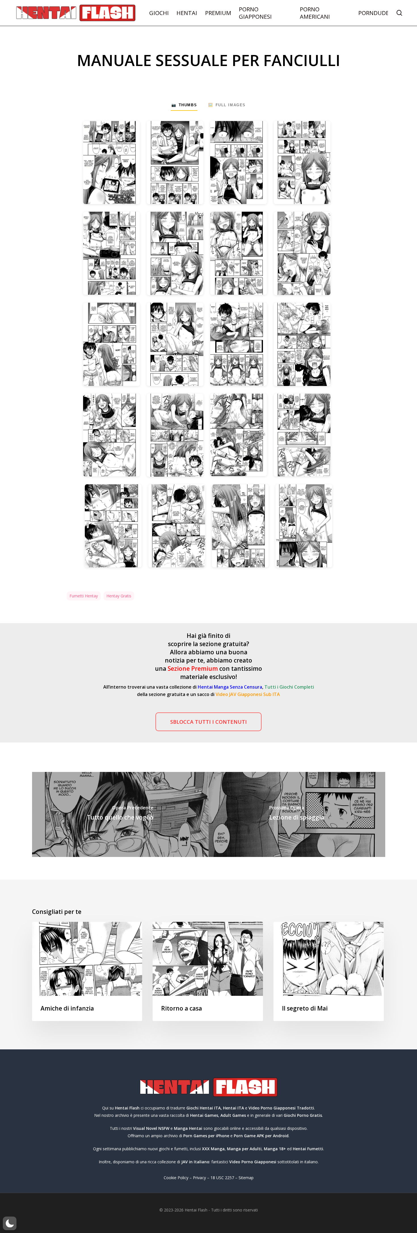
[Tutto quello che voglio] (120, 814)
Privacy (199, 1177)
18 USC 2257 (222, 1177)
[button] (208, 721)
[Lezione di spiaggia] (296, 814)
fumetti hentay (84, 596)
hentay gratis (118, 596)
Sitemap (246, 1177)
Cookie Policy (176, 1177)
